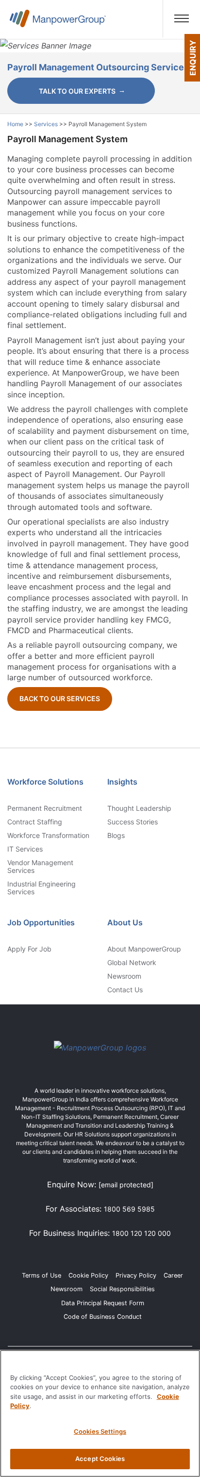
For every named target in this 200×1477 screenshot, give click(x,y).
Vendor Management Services (40, 866)
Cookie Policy (88, 1275)
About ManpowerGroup (144, 949)
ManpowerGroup (58, 22)
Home (16, 124)
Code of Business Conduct (103, 1316)
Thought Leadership (139, 808)
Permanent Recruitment (44, 808)
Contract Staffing (34, 822)
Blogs (116, 835)
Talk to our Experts (77, 91)
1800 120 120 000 (141, 1233)
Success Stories (132, 822)
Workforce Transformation (48, 835)
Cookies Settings (100, 1431)
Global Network (131, 963)
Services (46, 124)
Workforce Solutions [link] (45, 782)
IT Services (25, 849)
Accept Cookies (100, 1458)
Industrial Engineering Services (41, 888)
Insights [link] (122, 782)
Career (173, 1275)
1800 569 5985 (129, 1209)
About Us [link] (125, 922)
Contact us (125, 990)
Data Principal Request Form (102, 1303)
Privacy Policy (136, 1275)
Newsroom (124, 976)
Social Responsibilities (122, 1289)
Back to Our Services (59, 698)
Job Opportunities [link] (41, 922)
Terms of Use (41, 1275)
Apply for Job (29, 949)
